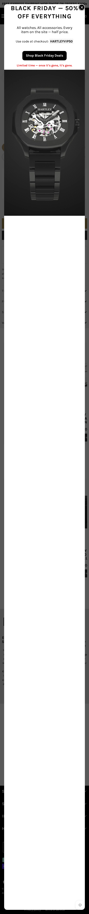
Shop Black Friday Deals (44, 55)
